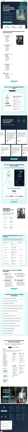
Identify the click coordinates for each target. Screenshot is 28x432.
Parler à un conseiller (12, 396)
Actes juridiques (21, 367)
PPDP (5, 430)
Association (14, 355)
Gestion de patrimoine (5, 363)
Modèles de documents (24, 408)
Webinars (23, 410)
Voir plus (13, 361)
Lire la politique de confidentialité (3, 427)
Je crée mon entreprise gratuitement (7, 22)
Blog (22, 411)
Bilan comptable (21, 358)
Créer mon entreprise (5, 396)
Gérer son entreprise (5, 362)
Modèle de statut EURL (11, 416)
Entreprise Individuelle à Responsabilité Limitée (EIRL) (15, 370)
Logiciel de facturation (18, 408)
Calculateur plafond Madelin (11, 420)
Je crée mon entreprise (8, 105)
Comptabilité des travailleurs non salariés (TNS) (22, 360)
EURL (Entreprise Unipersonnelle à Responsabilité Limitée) (15, 372)
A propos (23, 415)
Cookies (8, 430)
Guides (22, 409)
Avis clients (23, 416)
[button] (1, 431)
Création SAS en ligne (18, 419)
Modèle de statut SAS (11, 415)
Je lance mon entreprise (14, 81)
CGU (6, 430)
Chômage (21, 370)
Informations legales (3, 430)
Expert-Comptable (5, 358)
